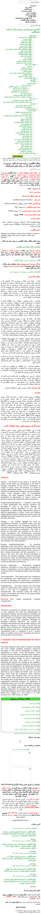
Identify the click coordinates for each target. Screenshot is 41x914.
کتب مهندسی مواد (26, 146)
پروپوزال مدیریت (27, 85)
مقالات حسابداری (27, 40)
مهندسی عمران (27, 59)
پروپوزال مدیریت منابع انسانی (19, 91)
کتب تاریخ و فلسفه (26, 131)
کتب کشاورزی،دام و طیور (24, 141)
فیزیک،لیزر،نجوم (27, 127)
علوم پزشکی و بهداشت (25, 76)
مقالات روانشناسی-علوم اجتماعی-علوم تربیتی (18, 49)
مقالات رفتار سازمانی (32, 711)
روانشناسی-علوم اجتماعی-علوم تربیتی (21, 73)
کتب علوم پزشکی (27, 137)
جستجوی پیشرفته (30, 22)
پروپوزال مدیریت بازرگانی (20, 88)
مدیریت (29, 66)
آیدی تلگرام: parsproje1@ (23, 18)
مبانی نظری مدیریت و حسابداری (22, 100)
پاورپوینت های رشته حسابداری (23, 107)
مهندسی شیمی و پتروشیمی (24, 63)
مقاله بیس (33, 80)
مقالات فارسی (32, 110)
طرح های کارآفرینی (30, 108)
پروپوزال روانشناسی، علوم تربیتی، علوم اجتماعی (18, 97)
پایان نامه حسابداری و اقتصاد (23, 112)
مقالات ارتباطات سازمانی (31, 725)
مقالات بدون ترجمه (30, 64)
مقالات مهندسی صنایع (25, 47)
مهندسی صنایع (27, 71)
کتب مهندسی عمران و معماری (23, 143)
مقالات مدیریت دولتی (32, 722)
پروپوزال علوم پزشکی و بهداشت (22, 95)
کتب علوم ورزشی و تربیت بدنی (23, 139)
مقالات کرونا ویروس (26, 45)
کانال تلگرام (32, 16)
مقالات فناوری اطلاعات (25, 54)
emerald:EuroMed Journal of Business (25, 733)
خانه (39, 158)
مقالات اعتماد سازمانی (32, 718)
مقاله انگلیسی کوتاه (30, 78)
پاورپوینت (33, 103)
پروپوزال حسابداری (26, 93)
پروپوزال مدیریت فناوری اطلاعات (18, 86)
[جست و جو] (39, 2)
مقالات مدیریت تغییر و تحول (30, 714)
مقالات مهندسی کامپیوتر (25, 52)
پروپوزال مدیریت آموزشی (20, 90)
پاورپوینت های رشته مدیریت (24, 105)
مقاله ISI (33, 81)
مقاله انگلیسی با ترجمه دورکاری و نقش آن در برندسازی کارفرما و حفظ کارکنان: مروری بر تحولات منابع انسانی (19, 858)
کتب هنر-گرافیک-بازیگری (25, 149)
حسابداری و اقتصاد (26, 68)
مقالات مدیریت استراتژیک (31, 707)
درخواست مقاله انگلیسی (28, 20)
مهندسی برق (28, 57)
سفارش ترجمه (31, 13)
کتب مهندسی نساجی (26, 148)
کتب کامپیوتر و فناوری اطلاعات (23, 122)
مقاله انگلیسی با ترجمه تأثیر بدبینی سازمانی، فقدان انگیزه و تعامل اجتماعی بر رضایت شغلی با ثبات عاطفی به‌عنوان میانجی (19, 846)
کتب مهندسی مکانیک (26, 120)
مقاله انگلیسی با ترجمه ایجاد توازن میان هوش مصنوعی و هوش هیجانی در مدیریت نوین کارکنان (20, 870)
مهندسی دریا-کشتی (26, 151)
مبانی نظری (32, 98)
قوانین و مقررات (26, 11)
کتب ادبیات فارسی (26, 129)
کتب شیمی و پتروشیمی (25, 134)
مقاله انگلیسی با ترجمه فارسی (27, 37)
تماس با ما (28, 7)
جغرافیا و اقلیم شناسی (25, 125)
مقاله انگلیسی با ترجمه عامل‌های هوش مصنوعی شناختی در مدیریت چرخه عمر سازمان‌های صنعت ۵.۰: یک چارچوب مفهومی (19, 881)
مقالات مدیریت (27, 39)
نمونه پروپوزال (32, 83)
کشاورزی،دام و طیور (26, 56)
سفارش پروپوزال (30, 14)
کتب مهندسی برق (27, 124)
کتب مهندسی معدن (26, 144)
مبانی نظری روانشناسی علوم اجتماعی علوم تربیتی (17, 102)
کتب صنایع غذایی (27, 136)
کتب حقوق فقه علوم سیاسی (23, 132)
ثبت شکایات (28, 9)
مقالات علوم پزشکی (26, 51)
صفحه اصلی (32, 35)
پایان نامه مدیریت (27, 114)
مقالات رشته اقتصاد (26, 42)
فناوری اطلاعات (27, 74)
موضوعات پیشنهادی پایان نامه (27, 153)
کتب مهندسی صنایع (26, 119)
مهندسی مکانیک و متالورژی (24, 61)
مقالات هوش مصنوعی (25, 44)
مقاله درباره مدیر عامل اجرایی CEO (27, 729)
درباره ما (33, 5)
